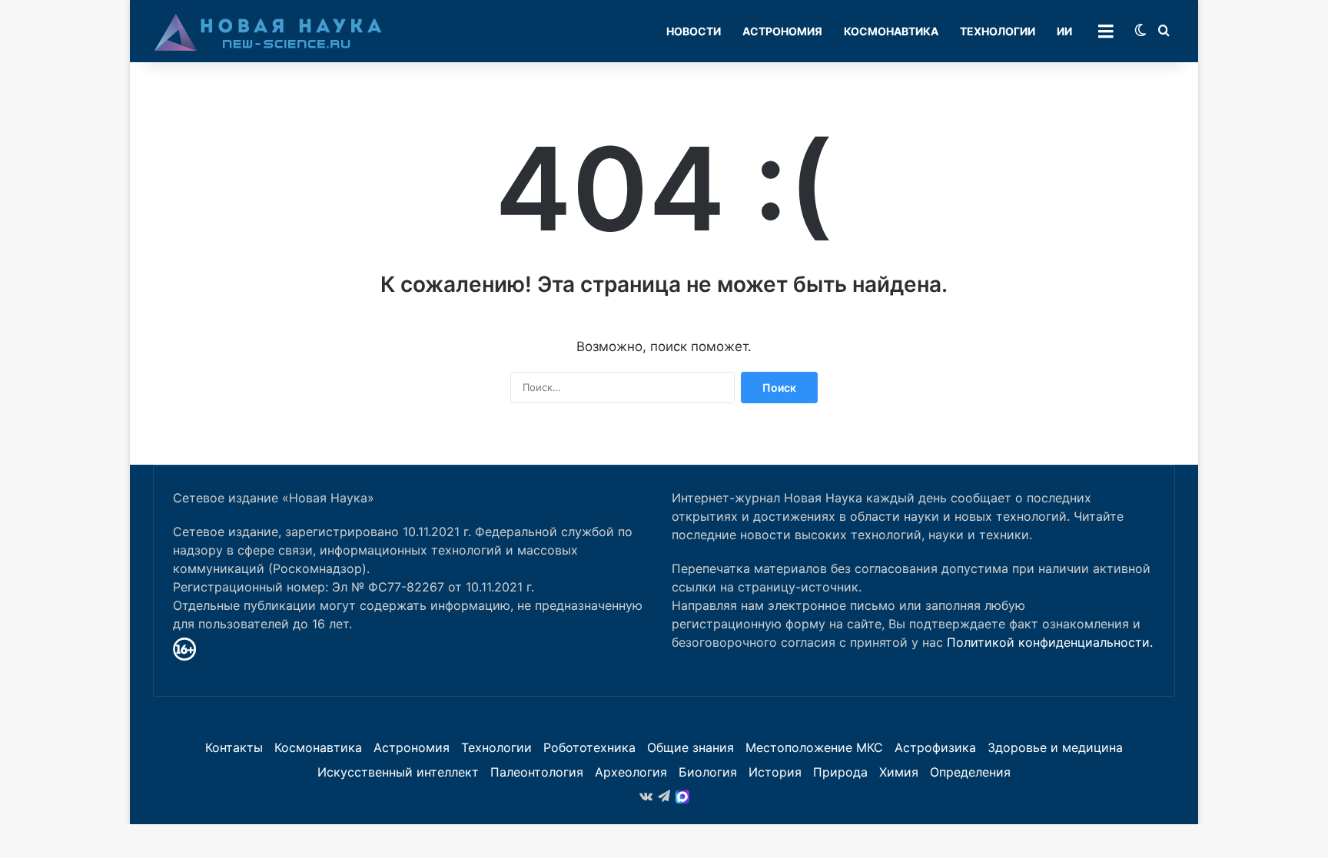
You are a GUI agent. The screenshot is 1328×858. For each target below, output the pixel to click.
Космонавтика (891, 31)
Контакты (234, 747)
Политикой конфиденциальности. (1050, 642)
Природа (840, 772)
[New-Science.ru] (268, 31)
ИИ (1064, 31)
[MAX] (682, 796)
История (775, 772)
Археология (631, 772)
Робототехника (589, 747)
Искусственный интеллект (398, 772)
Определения (970, 772)
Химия (898, 772)
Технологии (997, 31)
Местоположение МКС (814, 747)
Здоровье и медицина (1055, 747)
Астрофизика (935, 747)
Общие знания (690, 747)
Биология (708, 772)
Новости (693, 31)
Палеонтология (536, 772)
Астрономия (782, 31)
